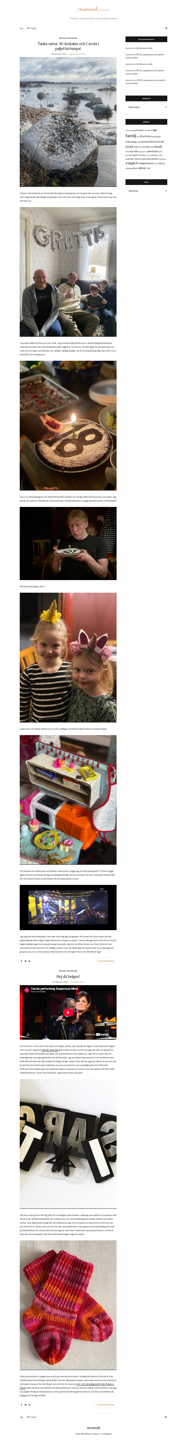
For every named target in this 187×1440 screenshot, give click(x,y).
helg (138, 142)
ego (154, 130)
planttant (152, 151)
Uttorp (161, 163)
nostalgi (129, 151)
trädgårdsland (145, 163)
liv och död (144, 146)
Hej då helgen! (68, 976)
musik (158, 146)
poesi (161, 151)
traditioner (162, 159)
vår (148, 168)
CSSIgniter (107, 1434)
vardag (128, 168)
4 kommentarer (77, 982)
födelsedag (130, 141)
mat (151, 147)
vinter (134, 168)
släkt (160, 155)
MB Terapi (31, 28)
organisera (142, 151)
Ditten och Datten (68, 38)
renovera (142, 155)
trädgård (131, 163)
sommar (129, 158)
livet (136, 146)
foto (148, 136)
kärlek (129, 146)
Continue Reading (105, 961)
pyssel (128, 155)
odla (135, 151)
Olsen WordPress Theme (87, 1434)
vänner (142, 168)
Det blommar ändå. (144, 48)
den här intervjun (50, 1049)
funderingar (156, 136)
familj (130, 135)
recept (134, 155)
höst (157, 141)
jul (162, 141)
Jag (21, 28)
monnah (93, 1428)
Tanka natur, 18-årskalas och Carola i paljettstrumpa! (68, 46)
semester (154, 155)
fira (142, 136)
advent (128, 130)
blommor (140, 130)
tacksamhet (152, 158)
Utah (155, 163)
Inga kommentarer (77, 54)
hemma (145, 141)
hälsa (152, 141)
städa (143, 159)
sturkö (137, 158)
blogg (133, 130)
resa (148, 155)
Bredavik (148, 130)
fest (138, 137)
